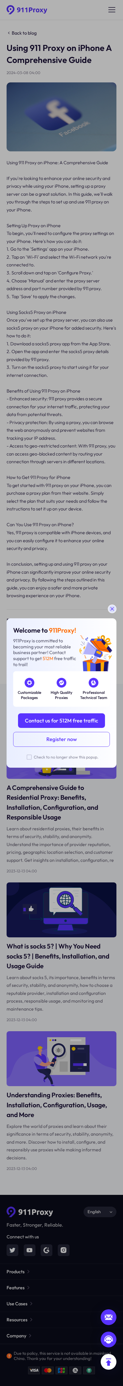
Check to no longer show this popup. (66, 757)
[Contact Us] (108, 1339)
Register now (61, 739)
